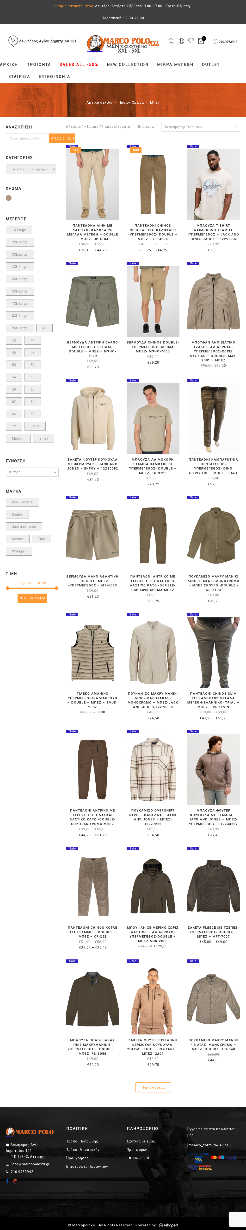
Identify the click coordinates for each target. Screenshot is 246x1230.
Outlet (211, 64)
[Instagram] (16, 1181)
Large (35, 426)
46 (14, 353)
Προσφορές (137, 1150)
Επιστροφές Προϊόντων (87, 1166)
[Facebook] (8, 1182)
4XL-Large (20, 267)
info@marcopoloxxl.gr (31, 1164)
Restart (17, 539)
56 (33, 377)
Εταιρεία (19, 76)
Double (17, 514)
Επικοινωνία (54, 76)
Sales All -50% (79, 64)
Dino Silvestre (22, 502)
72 (14, 426)
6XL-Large (20, 291)
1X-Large (19, 230)
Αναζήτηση (62, 138)
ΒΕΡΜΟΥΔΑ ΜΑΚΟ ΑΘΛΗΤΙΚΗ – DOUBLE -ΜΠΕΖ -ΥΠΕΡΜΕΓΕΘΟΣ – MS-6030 (93, 581)
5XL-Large (20, 279)
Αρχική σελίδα (99, 102)
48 (33, 353)
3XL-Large (20, 254)
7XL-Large (20, 303)
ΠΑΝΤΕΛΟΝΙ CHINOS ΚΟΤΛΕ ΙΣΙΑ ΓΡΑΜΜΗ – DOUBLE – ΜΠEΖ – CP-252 (92, 932)
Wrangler (19, 551)
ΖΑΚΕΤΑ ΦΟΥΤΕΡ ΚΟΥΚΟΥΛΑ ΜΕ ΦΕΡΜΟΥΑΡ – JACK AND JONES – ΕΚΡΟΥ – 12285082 (92, 464)
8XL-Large (20, 316)
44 (33, 340)
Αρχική (9, 64)
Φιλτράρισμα (32, 598)
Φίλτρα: (15, 472)
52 (33, 365)
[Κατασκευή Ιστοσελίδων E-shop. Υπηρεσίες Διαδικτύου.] (168, 1225)
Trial (41, 539)
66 (14, 414)
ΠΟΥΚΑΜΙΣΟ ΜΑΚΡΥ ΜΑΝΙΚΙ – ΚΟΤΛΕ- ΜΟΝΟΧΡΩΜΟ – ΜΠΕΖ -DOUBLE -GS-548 (214, 1044)
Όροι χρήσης (77, 1158)
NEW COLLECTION (128, 64)
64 (33, 402)
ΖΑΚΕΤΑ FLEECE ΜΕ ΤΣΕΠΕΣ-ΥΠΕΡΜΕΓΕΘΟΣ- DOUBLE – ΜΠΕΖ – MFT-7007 (213, 932)
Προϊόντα (38, 64)
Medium (18, 438)
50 (14, 365)
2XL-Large (20, 242)
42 (14, 340)
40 (44, 328)
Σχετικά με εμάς (141, 1141)
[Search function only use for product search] (172, 41)
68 (33, 414)
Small (43, 438)
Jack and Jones (24, 527)
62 (14, 402)
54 (14, 377)
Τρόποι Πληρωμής (82, 1141)
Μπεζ (11, 198)
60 (33, 389)
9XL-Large (20, 328)
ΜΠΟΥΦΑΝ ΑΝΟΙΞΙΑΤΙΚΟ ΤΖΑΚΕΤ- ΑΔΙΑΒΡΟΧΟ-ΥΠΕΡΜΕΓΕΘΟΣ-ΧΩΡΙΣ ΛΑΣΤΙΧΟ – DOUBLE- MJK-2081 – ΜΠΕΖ (213, 351)
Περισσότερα (153, 1087)
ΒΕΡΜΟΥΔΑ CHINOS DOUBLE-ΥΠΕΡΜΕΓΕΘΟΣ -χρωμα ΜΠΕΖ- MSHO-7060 (153, 347)
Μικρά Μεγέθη (175, 64)
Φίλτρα (147, 126)
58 (14, 389)
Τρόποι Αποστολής (83, 1150)
